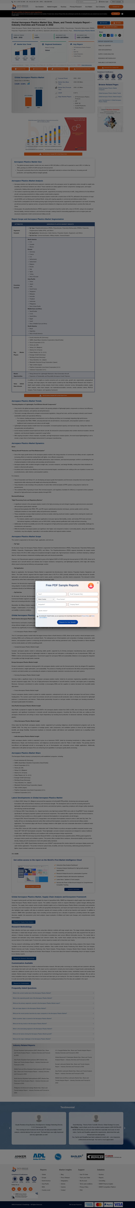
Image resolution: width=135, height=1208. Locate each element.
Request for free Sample (67, 622)
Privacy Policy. (85, 616)
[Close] (98, 583)
